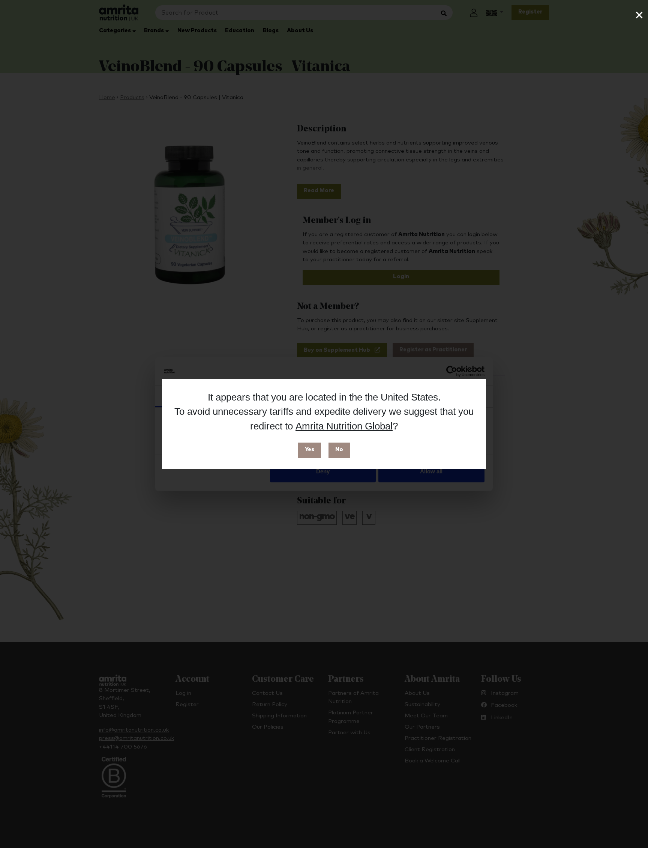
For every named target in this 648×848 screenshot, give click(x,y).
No (339, 449)
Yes (309, 449)
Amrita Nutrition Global (344, 426)
